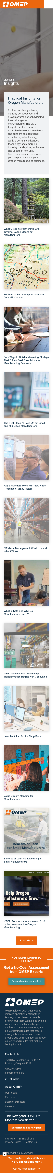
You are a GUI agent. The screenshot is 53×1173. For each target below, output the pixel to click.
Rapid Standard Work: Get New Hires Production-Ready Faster (25, 487)
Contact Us (30, 1141)
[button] (49, 4)
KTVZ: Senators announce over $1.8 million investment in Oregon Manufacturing (24, 924)
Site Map (10, 1138)
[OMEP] (15, 4)
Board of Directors (15, 1101)
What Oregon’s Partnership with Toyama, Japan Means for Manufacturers (22, 231)
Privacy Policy (13, 1141)
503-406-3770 (13, 1069)
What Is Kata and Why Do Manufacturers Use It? (18, 612)
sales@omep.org (14, 1072)
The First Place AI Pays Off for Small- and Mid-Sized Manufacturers (25, 424)
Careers (9, 1106)
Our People (11, 1092)
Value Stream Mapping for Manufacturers (18, 797)
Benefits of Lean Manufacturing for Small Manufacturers (23, 860)
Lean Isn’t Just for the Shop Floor (22, 736)
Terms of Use (26, 1138)
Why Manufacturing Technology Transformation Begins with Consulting (25, 675)
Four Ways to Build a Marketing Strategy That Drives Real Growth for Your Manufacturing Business (26, 360)
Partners (10, 1097)
